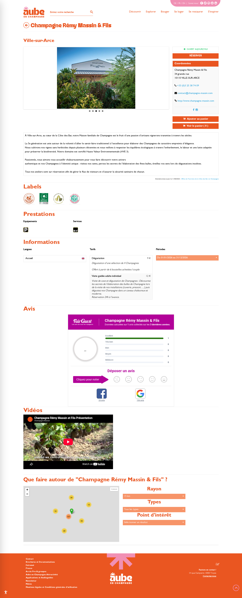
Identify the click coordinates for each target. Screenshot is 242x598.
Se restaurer (196, 11)
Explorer (151, 11)
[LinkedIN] (215, 3)
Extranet (30, 565)
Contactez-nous (209, 576)
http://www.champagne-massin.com (196, 101)
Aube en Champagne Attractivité (42, 575)
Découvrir (135, 11)
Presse (29, 568)
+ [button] (27, 489)
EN (184, 3)
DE (175, 3)
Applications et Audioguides (39, 578)
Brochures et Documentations (40, 562)
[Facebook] (201, 3)
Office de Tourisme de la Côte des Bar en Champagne (200, 179)
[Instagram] (208, 3)
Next (27, 78)
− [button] (27, 494)
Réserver (195, 56)
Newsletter (31, 581)
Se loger (179, 11)
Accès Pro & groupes (36, 572)
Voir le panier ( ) (196, 126)
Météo (29, 584)
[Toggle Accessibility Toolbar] (5, 592)
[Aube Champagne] (33, 12)
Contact (30, 559)
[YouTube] (212, 3)
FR (179, 3)
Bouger (165, 11)
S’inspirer (213, 11)
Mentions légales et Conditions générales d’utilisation (51, 587)
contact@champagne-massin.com (195, 93)
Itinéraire (114, 489)
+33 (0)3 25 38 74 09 (188, 86)
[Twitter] (205, 3)
